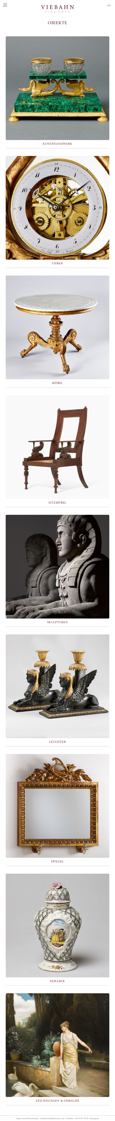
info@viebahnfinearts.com (52, 1119)
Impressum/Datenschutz (27, 1119)
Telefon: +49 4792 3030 (77, 1119)
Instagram (94, 1119)
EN (109, 6)
